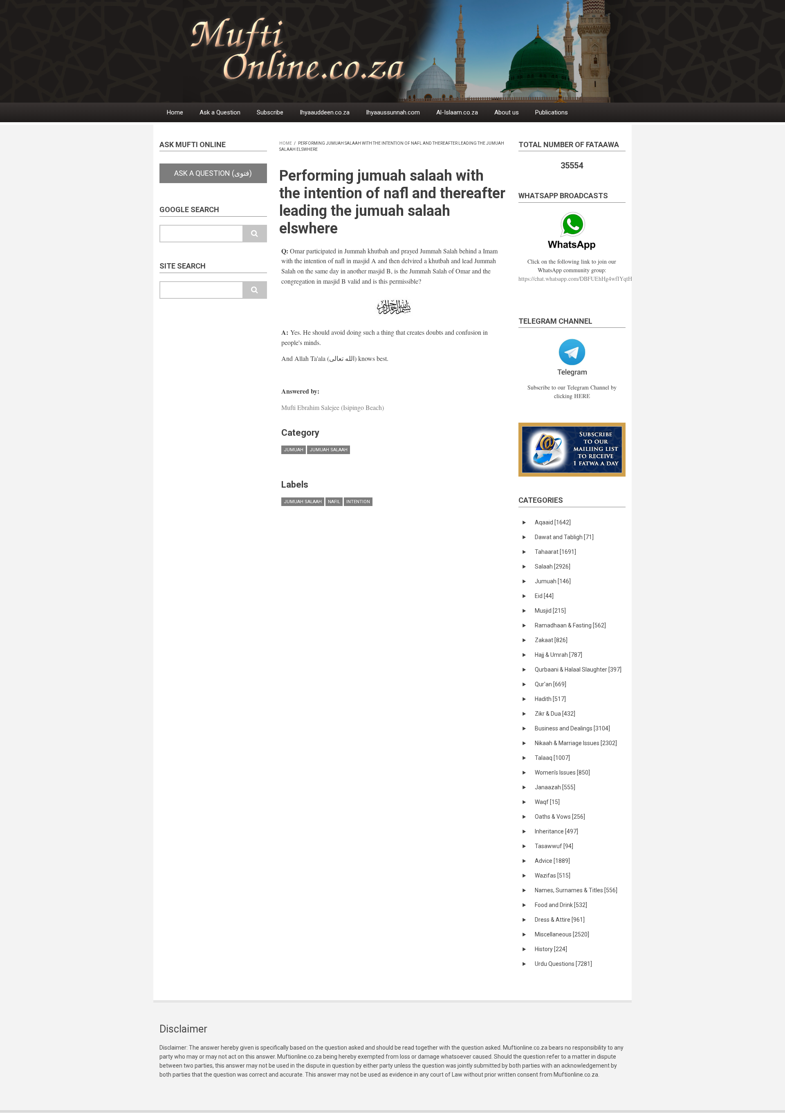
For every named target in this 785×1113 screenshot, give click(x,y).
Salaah (552, 566)
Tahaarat (555, 552)
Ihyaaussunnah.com (393, 112)
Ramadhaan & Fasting (570, 625)
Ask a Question (220, 112)
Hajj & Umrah (558, 655)
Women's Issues (562, 772)
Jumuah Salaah (329, 449)
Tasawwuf (554, 846)
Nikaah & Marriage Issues (576, 743)
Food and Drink (561, 905)
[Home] (413, 51)
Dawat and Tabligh (564, 537)
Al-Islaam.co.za (457, 112)
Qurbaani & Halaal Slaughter (578, 669)
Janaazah (555, 787)
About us (506, 112)
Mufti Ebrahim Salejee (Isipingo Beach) (332, 407)
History (551, 949)
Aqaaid (553, 522)
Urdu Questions (563, 964)
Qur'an (550, 684)
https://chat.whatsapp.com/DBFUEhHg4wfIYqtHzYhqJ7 (583, 278)
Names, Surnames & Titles (576, 890)
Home (175, 112)
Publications (551, 112)
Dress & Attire (560, 919)
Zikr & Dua (555, 713)
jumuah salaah (303, 501)
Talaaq (552, 758)
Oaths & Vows (560, 816)
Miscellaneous (562, 934)
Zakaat (551, 640)
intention (358, 501)
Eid (544, 596)
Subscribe (270, 112)
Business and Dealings (572, 728)
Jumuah (293, 449)
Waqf (547, 802)
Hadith (550, 699)
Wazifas (552, 875)
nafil (334, 501)
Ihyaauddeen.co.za (325, 112)
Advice (552, 861)
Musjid (550, 610)
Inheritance (556, 831)
